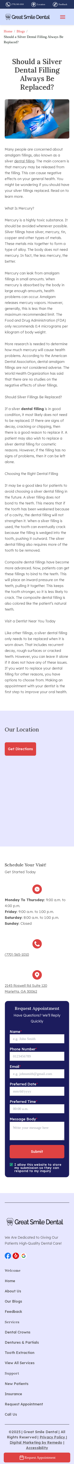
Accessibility (37, 1448)
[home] (27, 16)
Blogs (21, 31)
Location (41, 4)
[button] (8, 1256)
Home (8, 31)
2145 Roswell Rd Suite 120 (26, 985)
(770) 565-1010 (17, 4)
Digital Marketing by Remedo (36, 1442)
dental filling (24, 161)
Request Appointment (39, 1457)
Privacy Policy (53, 1437)
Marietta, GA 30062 (21, 991)
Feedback (63, 4)
